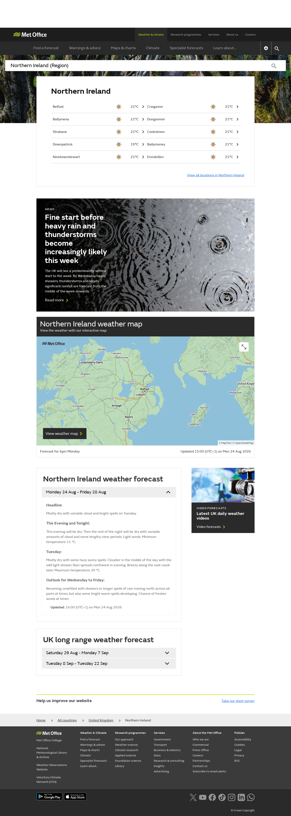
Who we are (201, 739)
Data (157, 755)
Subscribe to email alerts (209, 771)
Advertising (161, 771)
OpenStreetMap (244, 443)
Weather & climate (151, 34)
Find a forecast (46, 48)
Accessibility (242, 739)
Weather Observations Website (51, 767)
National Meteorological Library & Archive (51, 752)
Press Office (201, 750)
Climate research (126, 750)
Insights (159, 766)
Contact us (200, 766)
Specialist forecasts (186, 48)
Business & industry (167, 750)
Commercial (201, 745)
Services (213, 34)
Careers (250, 34)
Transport (160, 745)
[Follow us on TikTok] (222, 797)
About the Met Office (207, 733)
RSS (237, 761)
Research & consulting (169, 761)
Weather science (126, 745)
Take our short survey (238, 701)
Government (162, 739)
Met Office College (49, 740)
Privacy (239, 755)
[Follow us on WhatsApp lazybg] (251, 797)
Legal (238, 750)
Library (119, 766)
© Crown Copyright (243, 810)
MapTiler (226, 443)
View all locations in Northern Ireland (215, 175)
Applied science (125, 755)
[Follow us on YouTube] (202, 797)
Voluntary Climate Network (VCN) (48, 780)
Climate (153, 48)
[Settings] (266, 48)
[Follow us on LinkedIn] (241, 797)
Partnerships (201, 761)
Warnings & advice (85, 48)
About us (232, 34)
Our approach (124, 739)
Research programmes (186, 34)
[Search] (274, 65)
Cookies (239, 745)
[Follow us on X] (193, 797)
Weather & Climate (93, 733)
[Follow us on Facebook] (212, 797)
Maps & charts (123, 48)
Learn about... (224, 48)
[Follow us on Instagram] (231, 797)
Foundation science (128, 761)
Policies (239, 733)
